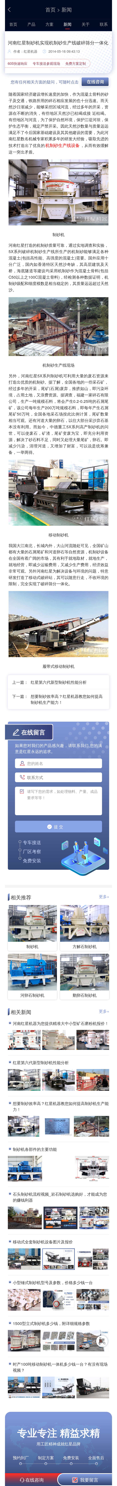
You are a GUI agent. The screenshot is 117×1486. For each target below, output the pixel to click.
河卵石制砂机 (32, 995)
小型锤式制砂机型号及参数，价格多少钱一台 (53, 1282)
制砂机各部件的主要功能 (35, 1149)
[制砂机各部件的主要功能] (25, 1169)
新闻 (66, 9)
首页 (50, 9)
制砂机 (32, 946)
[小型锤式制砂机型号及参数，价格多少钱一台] (24, 1300)
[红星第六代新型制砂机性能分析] (24, 1080)
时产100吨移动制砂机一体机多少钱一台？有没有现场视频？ (60, 1367)
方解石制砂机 (85, 946)
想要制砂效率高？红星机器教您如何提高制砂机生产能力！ (67, 699)
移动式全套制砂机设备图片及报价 (43, 1242)
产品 (31, 24)
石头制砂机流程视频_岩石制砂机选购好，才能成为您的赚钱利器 (60, 1197)
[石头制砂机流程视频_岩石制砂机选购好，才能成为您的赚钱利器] (25, 1218)
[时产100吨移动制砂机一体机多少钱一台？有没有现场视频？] (24, 1388)
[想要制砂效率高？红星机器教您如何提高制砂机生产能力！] (23, 1127)
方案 (50, 24)
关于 (86, 24)
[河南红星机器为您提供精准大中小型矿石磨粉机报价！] (24, 1040)
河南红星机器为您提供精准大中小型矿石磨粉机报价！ (61, 1023)
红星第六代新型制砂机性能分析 (59, 682)
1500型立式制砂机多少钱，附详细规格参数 (51, 1323)
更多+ (104, 896)
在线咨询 (34, 1479)
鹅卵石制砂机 (85, 995)
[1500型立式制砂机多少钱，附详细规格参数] (24, 1341)
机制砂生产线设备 (62, 145)
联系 (104, 24)
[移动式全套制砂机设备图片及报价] (24, 1259)
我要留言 (88, 1479)
